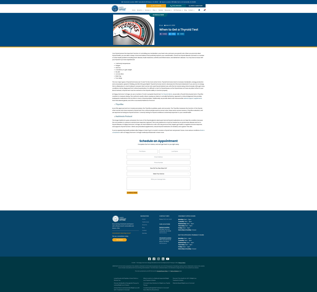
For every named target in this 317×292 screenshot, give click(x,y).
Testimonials (145, 222)
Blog (185, 10)
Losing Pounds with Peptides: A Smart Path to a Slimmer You (126, 279)
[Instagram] (158, 258)
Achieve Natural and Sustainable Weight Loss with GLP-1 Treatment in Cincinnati (127, 288)
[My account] (199, 10)
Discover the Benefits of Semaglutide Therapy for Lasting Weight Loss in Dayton (126, 284)
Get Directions (163, 233)
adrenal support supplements (193, 98)
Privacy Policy (182, 262)
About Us (139, 10)
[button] (163, 34)
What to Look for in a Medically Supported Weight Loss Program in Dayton (156, 279)
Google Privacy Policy (162, 271)
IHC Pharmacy (177, 10)
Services (147, 10)
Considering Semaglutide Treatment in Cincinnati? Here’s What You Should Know (156, 288)
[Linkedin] (163, 258)
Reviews (161, 10)
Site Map (144, 233)
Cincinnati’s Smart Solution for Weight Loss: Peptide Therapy (156, 284)
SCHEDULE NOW (132, 193)
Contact (190, 10)
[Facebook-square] (149, 258)
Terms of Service (174, 271)
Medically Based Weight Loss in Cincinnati (183, 283)
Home (133, 10)
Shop (154, 10)
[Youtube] (167, 258)
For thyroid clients (166, 94)
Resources (168, 10)
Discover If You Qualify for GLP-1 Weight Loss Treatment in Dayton (184, 279)
